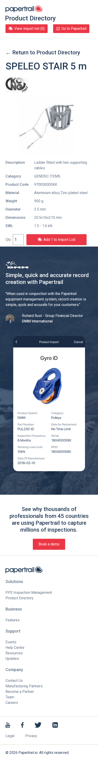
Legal (9, 736)
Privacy (31, 736)
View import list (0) (29, 28)
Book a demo (49, 544)
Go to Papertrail (74, 28)
